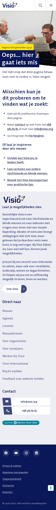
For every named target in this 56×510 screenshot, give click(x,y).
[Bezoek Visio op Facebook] (6, 453)
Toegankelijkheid (11, 478)
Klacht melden (12, 371)
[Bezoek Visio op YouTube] (16, 453)
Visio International (15, 363)
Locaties (8, 326)
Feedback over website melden (23, 378)
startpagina (36, 135)
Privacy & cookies (11, 465)
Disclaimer (8, 485)
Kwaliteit (7, 492)
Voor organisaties (14, 341)
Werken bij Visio (13, 356)
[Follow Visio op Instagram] (26, 453)
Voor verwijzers (12, 348)
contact (20, 124)
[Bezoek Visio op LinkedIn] (36, 453)
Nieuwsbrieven (12, 333)
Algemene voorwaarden (15, 472)
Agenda (7, 318)
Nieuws (7, 311)
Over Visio (12, 288)
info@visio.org (43, 129)
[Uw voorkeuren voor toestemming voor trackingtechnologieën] (51, 488)
